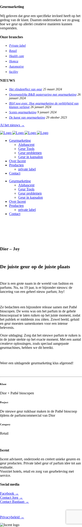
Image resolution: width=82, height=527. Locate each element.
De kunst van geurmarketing (27, 117)
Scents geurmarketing (22, 112)
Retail (13, 51)
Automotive (16, 66)
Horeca (13, 61)
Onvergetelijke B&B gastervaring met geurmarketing (43, 94)
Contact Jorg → (11, 497)
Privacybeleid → (12, 517)
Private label (17, 45)
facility (13, 71)
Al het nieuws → (12, 125)
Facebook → (9, 493)
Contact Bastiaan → (14, 502)
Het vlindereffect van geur (25, 89)
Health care (16, 56)
